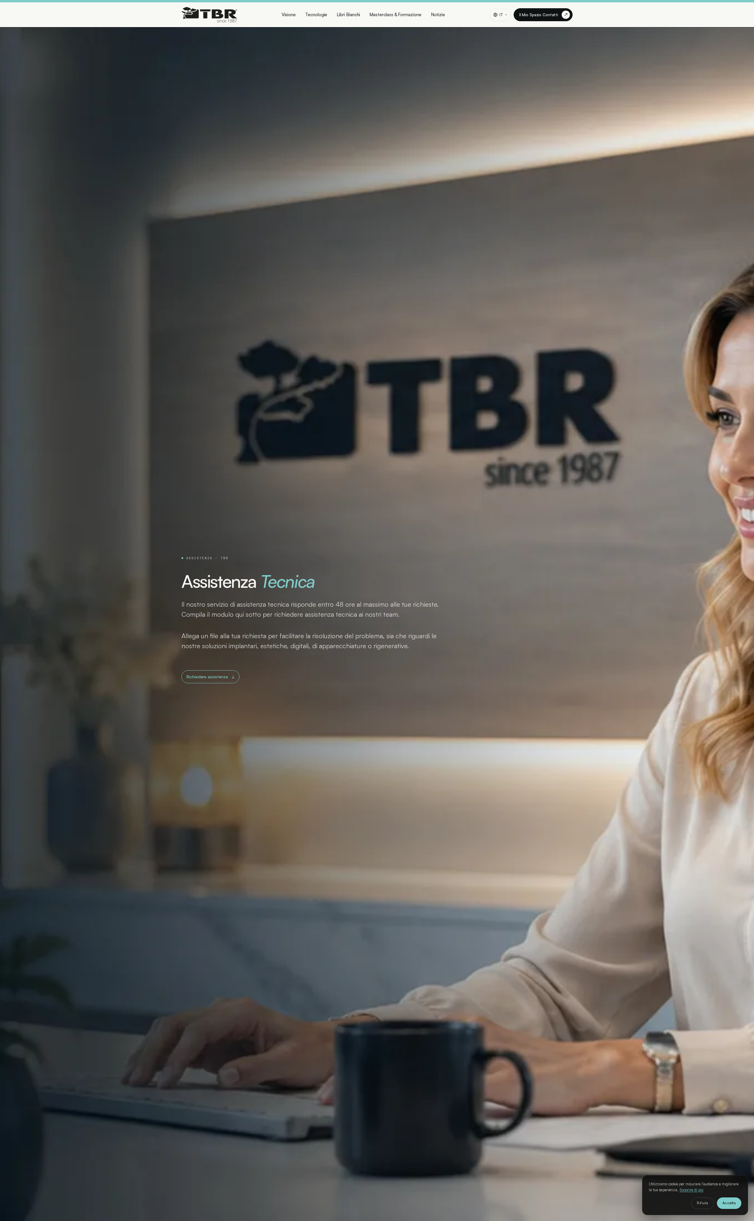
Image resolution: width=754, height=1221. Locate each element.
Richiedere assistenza (210, 676)
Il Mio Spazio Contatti (543, 14)
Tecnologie (316, 14)
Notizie (438, 14)
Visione (289, 14)
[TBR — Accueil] (209, 14)
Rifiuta (702, 1203)
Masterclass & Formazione (395, 14)
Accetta (729, 1203)
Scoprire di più (691, 1189)
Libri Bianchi (348, 14)
